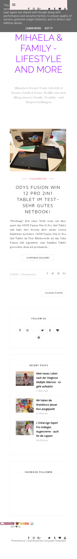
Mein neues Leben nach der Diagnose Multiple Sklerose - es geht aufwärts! (48, 380)
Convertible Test (38, 178)
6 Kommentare (28, 274)
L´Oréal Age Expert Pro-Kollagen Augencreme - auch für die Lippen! (47, 429)
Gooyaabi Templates (55, 540)
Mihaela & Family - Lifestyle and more (38, 53)
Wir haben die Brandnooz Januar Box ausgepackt (46, 405)
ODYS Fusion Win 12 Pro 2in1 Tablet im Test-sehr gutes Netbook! (38, 199)
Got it (49, 28)
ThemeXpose (18, 540)
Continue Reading (38, 257)
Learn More (33, 28)
